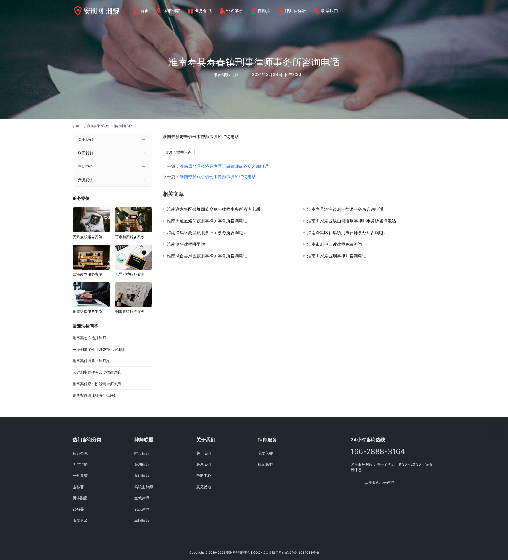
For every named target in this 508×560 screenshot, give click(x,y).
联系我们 (329, 10)
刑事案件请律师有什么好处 (95, 395)
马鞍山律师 (143, 487)
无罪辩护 (80, 464)
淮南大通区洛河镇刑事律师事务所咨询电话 (207, 220)
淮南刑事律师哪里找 (186, 244)
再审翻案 (80, 498)
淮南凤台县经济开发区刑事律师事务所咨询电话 (224, 166)
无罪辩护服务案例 (130, 274)
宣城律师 (141, 498)
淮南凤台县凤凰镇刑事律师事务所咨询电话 (207, 255)
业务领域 (203, 10)
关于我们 (85, 139)
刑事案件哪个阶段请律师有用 (97, 384)
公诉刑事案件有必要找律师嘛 (97, 372)
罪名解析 (234, 10)
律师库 (264, 10)
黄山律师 (141, 475)
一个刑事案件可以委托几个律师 (99, 349)
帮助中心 (85, 166)
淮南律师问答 (226, 74)
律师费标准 (295, 10)
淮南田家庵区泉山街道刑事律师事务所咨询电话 (351, 220)
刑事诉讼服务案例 (87, 311)
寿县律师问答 (180, 152)
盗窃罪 (78, 509)
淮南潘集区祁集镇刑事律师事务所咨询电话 (347, 232)
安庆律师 (141, 509)
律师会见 (80, 453)
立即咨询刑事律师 (379, 482)
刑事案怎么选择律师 (89, 337)
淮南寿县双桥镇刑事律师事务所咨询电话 (218, 176)
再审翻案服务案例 (130, 237)
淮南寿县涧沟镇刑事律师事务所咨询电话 (345, 209)
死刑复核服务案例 (87, 237)
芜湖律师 (141, 464)
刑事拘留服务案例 (130, 311)
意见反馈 (85, 180)
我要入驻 (265, 453)
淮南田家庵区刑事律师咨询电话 (336, 255)
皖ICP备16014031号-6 (302, 552)
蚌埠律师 (141, 453)
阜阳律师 (141, 520)
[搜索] (432, 10)
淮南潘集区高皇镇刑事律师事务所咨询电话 (207, 232)
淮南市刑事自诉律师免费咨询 (334, 244)
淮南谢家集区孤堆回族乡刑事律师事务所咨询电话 (213, 209)
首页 (144, 10)
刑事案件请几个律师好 (91, 361)
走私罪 (78, 487)
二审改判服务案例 (87, 274)
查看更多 (80, 520)
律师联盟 (265, 464)
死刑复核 (80, 475)
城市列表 (171, 10)
